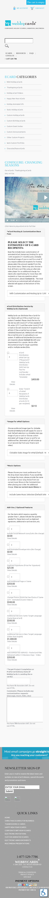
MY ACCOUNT (22, 8)
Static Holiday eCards (15, 110)
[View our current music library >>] (27, 485)
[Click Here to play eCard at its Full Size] (20, 224)
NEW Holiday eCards (14, 82)
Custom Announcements (16, 132)
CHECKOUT (39, 8)
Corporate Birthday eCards (18, 830)
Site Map (27, 877)
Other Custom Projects (15, 137)
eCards (9, 53)
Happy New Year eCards (16, 98)
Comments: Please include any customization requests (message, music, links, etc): (20, 693)
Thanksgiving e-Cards (15, 824)
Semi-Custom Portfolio (15, 143)
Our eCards (9, 170)
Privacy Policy (27, 875)
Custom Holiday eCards (15, 115)
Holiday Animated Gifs (15, 104)
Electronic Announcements (18, 840)
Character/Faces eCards (16, 148)
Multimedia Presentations (17, 843)
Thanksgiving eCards (14, 87)
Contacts (10, 56)
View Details (12, 538)
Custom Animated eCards (17, 837)
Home (7, 817)
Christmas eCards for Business (19, 821)
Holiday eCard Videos (15, 93)
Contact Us (29, 279)
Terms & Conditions (27, 872)
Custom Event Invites (15, 126)
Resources (21, 53)
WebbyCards (26, 862)
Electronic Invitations (15, 834)
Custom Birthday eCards (16, 121)
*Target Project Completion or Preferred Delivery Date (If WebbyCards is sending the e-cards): (20, 673)
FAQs (31, 53)
